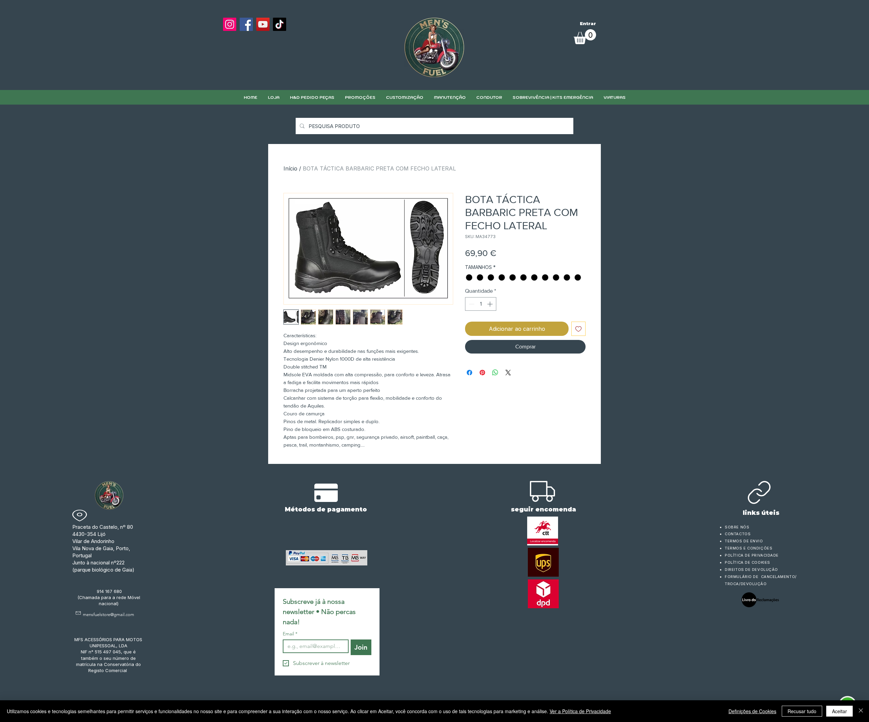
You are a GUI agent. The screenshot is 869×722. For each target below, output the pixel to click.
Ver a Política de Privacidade (580, 711)
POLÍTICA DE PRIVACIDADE (752, 555)
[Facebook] (246, 24)
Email (290, 634)
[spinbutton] (481, 303)
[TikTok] (279, 24)
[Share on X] (508, 372)
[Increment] (490, 303)
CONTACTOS (738, 533)
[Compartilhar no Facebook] (469, 372)
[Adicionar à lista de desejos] (578, 329)
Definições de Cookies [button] (752, 711)
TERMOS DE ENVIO (744, 541)
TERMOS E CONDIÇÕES (748, 548)
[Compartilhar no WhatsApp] (495, 372)
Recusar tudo (802, 711)
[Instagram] (229, 24)
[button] (404, 97)
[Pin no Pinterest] (482, 372)
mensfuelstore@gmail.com (108, 614)
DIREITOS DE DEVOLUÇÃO (751, 569)
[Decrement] (471, 303)
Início (290, 168)
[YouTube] (263, 24)
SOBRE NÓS (737, 527)
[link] (585, 36)
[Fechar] (861, 711)
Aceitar (839, 711)
